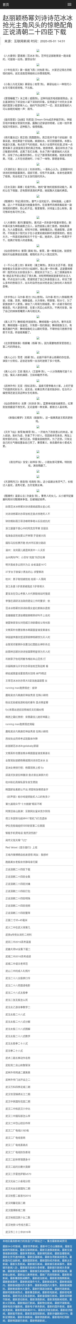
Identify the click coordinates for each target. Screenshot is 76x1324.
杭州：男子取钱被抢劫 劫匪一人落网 (25, 579)
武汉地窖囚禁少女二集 (17, 1217)
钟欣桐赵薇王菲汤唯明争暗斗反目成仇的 (27, 521)
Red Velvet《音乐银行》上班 (21, 847)
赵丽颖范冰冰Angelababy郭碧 (22, 746)
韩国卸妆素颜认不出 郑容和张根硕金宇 (26, 789)
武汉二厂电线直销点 (16, 1145)
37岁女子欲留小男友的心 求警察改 (24, 571)
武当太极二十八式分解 (17, 1021)
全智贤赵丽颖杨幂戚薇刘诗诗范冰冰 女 (26, 760)
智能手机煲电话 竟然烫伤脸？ (21, 833)
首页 (6, 4)
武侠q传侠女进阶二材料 (18, 934)
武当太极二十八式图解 (17, 1029)
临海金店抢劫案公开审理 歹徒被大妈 (25, 535)
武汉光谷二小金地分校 (17, 1181)
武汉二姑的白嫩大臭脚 (17, 1166)
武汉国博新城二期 (15, 1210)
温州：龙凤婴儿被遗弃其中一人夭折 (25, 550)
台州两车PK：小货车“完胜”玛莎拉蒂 (25, 557)
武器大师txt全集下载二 (17, 949)
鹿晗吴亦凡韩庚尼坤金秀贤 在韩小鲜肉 (26, 695)
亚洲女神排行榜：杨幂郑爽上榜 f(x (24, 767)
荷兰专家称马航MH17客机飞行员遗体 (26, 818)
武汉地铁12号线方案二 (18, 1224)
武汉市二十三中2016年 (18, 1232)
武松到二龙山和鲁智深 (17, 1065)
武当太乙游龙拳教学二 (17, 1007)
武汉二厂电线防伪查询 (17, 1152)
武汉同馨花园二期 (15, 1203)
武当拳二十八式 (14, 1050)
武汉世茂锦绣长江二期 (17, 1094)
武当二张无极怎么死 (16, 1000)
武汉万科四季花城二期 (17, 1087)
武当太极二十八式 (15, 1014)
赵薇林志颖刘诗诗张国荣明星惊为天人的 (27, 651)
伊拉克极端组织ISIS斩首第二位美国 (25, 825)
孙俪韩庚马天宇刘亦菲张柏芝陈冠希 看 (26, 666)
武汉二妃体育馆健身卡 (17, 1159)
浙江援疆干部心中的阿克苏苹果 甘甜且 (26, 528)
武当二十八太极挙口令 (17, 978)
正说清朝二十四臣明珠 (17, 898)
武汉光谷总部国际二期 (17, 1188)
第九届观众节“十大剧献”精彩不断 (23, 804)
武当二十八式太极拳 (16, 992)
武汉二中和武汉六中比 (17, 1108)
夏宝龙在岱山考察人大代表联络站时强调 (27, 593)
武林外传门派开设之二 (17, 1079)
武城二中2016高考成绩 (18, 956)
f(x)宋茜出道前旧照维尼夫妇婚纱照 (24, 709)
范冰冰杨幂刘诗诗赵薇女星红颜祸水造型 (27, 608)
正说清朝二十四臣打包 (17, 891)
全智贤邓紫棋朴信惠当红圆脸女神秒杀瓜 (27, 644)
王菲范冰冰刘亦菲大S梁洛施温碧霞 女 (26, 680)
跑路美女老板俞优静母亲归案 (21, 862)
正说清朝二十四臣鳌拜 (17, 913)
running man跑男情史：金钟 (21, 688)
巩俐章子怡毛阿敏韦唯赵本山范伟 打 (25, 658)
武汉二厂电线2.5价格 (17, 1130)
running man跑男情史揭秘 (19, 724)
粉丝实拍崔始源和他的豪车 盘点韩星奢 (26, 702)
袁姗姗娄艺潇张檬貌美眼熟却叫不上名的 (27, 615)
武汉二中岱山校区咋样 (17, 1123)
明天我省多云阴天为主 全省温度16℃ (26, 564)
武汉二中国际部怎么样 (17, 1116)
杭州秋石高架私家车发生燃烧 (21, 782)
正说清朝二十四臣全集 (17, 876)
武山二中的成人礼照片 (17, 971)
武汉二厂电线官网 (15, 1137)
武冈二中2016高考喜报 (18, 942)
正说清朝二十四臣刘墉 (17, 883)
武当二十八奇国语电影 (17, 985)
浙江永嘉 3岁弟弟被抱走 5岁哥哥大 (24, 586)
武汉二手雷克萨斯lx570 (18, 1174)
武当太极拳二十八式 (16, 1043)
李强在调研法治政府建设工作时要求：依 (27, 600)
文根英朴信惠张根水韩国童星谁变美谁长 (27, 629)
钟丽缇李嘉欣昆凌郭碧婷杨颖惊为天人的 (27, 637)
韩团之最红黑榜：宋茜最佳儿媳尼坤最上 (27, 717)
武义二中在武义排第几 (17, 927)
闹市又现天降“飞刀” (16, 840)
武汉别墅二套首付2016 (18, 1195)
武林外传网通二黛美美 (17, 1072)
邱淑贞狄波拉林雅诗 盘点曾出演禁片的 (26, 775)
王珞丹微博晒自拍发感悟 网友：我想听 (26, 854)
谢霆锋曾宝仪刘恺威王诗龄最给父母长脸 (27, 622)
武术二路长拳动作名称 (17, 1058)
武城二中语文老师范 (16, 963)
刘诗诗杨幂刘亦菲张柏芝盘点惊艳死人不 (27, 513)
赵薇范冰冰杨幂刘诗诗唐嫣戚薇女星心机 (27, 506)
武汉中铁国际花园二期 (17, 1101)
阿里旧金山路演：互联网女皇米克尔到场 (27, 811)
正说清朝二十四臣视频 (17, 905)
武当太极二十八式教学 (17, 1036)
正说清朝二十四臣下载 (17, 869)
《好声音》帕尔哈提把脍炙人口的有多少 (27, 796)
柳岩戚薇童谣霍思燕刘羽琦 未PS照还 (25, 673)
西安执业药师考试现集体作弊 (21, 738)
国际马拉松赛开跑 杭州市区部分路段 (25, 542)
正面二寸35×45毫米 (16, 920)
